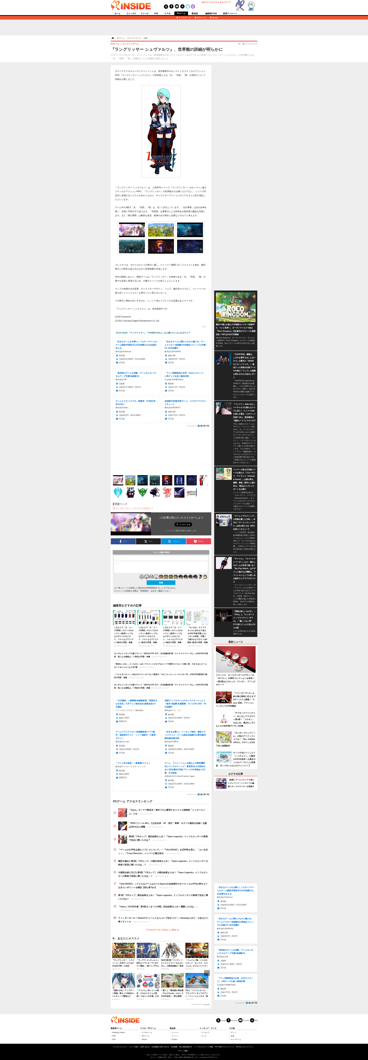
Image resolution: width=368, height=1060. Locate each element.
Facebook (234, 1020)
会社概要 (174, 1047)
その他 (232, 1028)
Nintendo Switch (118, 1032)
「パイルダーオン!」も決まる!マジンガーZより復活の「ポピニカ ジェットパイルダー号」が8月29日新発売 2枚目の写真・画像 (160, 676)
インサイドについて (120, 1047)
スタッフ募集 (183, 1051)
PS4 (114, 1039)
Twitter (223, 1020)
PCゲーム (181, 13)
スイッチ (145, 13)
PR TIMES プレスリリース (224, 1047)
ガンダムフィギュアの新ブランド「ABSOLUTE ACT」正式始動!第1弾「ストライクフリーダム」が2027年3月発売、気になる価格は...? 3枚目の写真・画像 (161, 686)
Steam (215, 17)
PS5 (156, 13)
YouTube (246, 1020)
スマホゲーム (185, 17)
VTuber (174, 1039)
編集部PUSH (211, 13)
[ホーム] (112, 38)
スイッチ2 (131, 13)
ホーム (117, 13)
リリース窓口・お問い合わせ (139, 1047)
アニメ (233, 1032)
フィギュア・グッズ (208, 1028)
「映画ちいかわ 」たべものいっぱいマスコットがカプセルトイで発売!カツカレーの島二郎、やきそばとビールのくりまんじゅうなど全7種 (160, 665)
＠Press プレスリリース (244, 1047)
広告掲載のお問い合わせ (160, 1047)
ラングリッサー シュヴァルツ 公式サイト (134, 508)
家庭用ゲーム (116, 1028)
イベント (174, 1036)
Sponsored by (192, 426)
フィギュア (205, 1032)
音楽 (232, 1036)
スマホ (167, 13)
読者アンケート (230, 13)
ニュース (174, 1032)
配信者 (195, 13)
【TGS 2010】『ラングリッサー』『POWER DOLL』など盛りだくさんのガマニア (152, 333)
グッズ (203, 1036)
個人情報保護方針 (185, 1047)
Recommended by (198, 1004)
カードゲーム (236, 1039)
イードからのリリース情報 (203, 1047)
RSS (256, 1020)
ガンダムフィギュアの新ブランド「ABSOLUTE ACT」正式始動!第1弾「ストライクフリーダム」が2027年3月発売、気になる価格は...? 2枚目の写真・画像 (161, 655)
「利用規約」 (144, 591)
